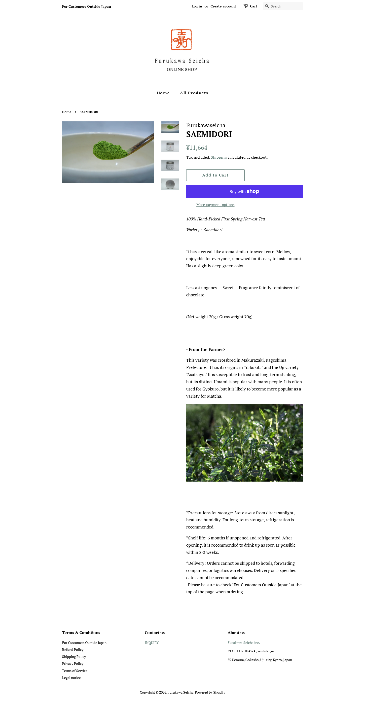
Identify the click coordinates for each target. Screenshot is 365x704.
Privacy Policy (72, 663)
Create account (223, 6)
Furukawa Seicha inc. (244, 642)
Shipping (219, 157)
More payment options (215, 204)
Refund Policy (72, 649)
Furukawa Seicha (180, 692)
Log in (197, 6)
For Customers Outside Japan (86, 6)
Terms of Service (74, 670)
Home (163, 93)
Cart (253, 6)
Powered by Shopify (210, 692)
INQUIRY (152, 642)
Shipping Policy (74, 656)
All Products (194, 93)
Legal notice (71, 677)
